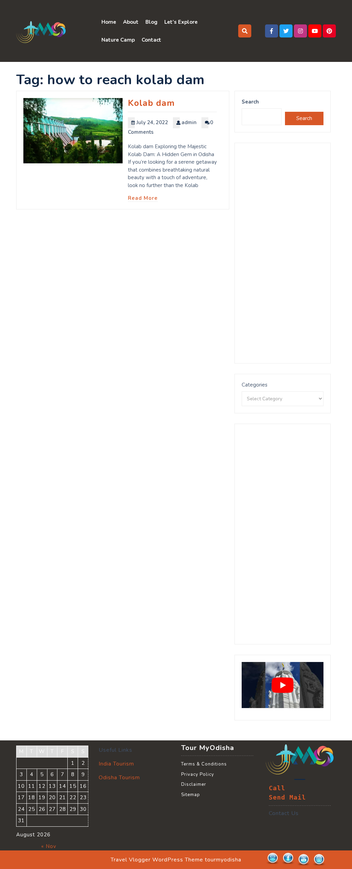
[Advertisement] (282, 253)
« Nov (48, 846)
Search (250, 101)
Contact (151, 39)
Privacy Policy (197, 774)
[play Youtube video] (282, 685)
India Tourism (116, 764)
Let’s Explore (181, 22)
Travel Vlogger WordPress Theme (157, 859)
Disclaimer (193, 784)
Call (277, 788)
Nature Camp (118, 39)
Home (108, 22)
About (131, 22)
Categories (254, 384)
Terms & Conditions (204, 764)
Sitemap (190, 795)
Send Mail (287, 797)
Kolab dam (151, 103)
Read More (143, 198)
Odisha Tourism (119, 777)
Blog (151, 22)
